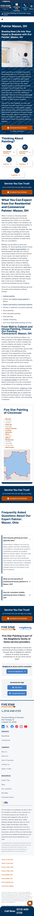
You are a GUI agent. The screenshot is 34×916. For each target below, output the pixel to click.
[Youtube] (25, 726)
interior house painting (18, 249)
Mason (7, 434)
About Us (5, 756)
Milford (7, 438)
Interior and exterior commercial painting (17, 304)
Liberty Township (11, 428)
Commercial (6, 740)
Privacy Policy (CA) (7, 871)
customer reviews (10, 380)
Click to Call (25, 9)
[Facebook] (12, 726)
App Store (18, 687)
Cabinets (14, 175)
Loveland (8, 430)
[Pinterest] (16, 726)
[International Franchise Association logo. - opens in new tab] (5, 803)
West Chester (9, 447)
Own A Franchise (8, 760)
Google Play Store (18, 693)
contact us (23, 388)
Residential (5, 736)
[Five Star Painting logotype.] (9, 628)
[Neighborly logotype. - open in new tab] (6, 1)
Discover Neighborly (15, 671)
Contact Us (6, 764)
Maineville (8, 432)
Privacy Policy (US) (7, 867)
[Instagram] (21, 726)
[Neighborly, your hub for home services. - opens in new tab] (25, 628)
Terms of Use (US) (7, 859)
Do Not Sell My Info (7, 882)
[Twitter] (7, 726)
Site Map (5, 793)
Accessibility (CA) (7, 878)
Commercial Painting (23, 152)
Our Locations (7, 789)
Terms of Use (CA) (7, 863)
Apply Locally (6, 769)
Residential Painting (7, 152)
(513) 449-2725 (12, 711)
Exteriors (22, 164)
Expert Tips (6, 780)
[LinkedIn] (3, 726)
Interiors (6, 164)
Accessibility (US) (7, 874)
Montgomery (9, 440)
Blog (3, 784)
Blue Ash (8, 419)
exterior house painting (20, 299)
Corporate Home (8, 797)
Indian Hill (8, 424)
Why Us (4, 752)
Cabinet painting (9, 296)
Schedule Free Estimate (16, 8)
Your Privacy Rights (8, 886)
